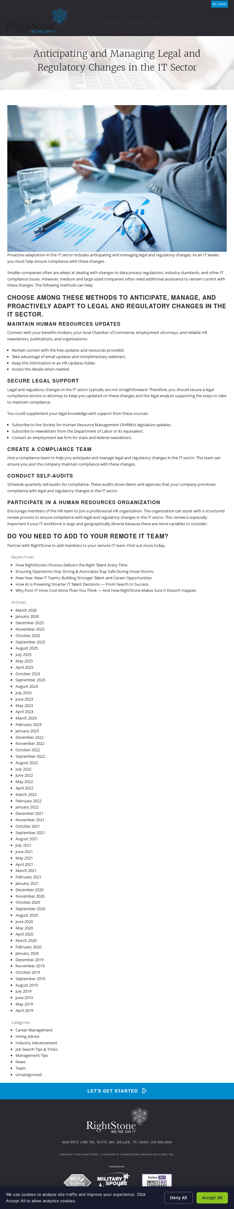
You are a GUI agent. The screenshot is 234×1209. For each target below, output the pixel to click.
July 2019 (23, 991)
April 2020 (24, 934)
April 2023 (24, 711)
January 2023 (27, 731)
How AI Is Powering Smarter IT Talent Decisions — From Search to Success (82, 584)
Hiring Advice (27, 1036)
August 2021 (27, 838)
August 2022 (27, 762)
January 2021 (27, 883)
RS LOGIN (219, 4)
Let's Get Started (112, 1091)
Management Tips (32, 1055)
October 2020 (28, 902)
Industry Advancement (36, 1043)
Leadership (112, 23)
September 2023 (30, 680)
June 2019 (24, 997)
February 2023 (28, 724)
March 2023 (26, 718)
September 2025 (30, 642)
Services (158, 23)
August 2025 (27, 648)
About (91, 23)
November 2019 (30, 966)
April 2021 (24, 864)
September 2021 (30, 832)
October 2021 (28, 826)
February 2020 (28, 947)
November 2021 (30, 819)
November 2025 (30, 629)
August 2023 (27, 686)
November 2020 (30, 896)
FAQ (174, 23)
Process (136, 23)
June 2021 (24, 851)
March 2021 (26, 870)
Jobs (201, 23)
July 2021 (23, 845)
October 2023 (28, 673)
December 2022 (30, 737)
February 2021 (28, 877)
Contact (218, 23)
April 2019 (24, 1010)
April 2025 (24, 667)
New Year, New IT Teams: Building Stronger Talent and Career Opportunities (84, 578)
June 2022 (24, 775)
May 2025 (24, 661)
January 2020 (27, 953)
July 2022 (23, 769)
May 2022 (24, 781)
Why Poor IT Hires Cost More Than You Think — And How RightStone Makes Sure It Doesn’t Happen (106, 590)
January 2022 (27, 807)
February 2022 (28, 801)
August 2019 (27, 985)
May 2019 (24, 1004)
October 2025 (28, 635)
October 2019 (28, 972)
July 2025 (23, 654)
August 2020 (27, 915)
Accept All (212, 1197)
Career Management (34, 1030)
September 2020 (30, 908)
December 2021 (30, 813)
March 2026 (26, 610)
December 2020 (30, 889)
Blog (187, 23)
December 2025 (30, 622)
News (21, 1061)
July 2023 (23, 692)
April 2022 (24, 788)
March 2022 (26, 794)
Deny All (178, 1197)
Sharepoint (117, 1166)
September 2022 (30, 756)
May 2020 (24, 928)
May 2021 (24, 858)
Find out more (140, 545)
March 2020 (26, 940)
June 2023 (24, 699)
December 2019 (30, 959)
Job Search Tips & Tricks (37, 1049)
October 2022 (28, 750)
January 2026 (27, 616)
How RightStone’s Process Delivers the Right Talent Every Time (71, 565)
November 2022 (30, 743)
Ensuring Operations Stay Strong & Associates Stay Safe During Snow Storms (85, 571)
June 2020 (24, 921)
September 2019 (30, 978)
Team (21, 1068)
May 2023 (24, 705)
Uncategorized (29, 1074)
